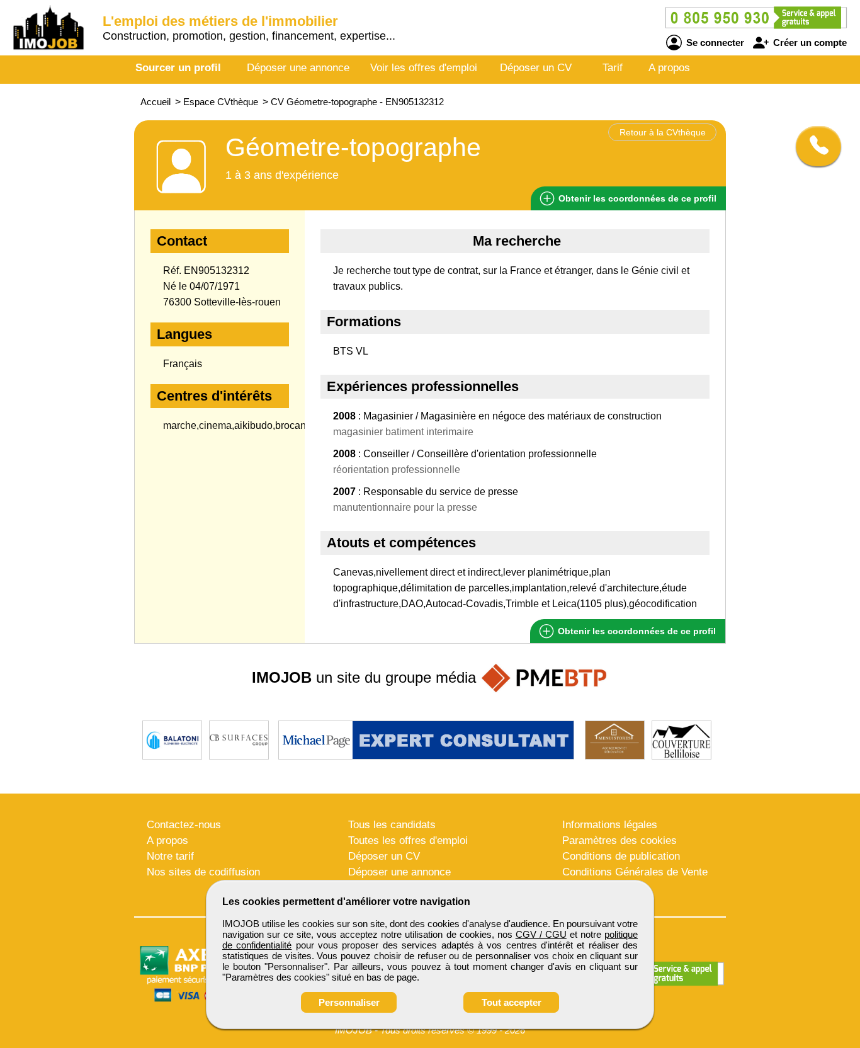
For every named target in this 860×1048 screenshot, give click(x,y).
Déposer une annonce (298, 68)
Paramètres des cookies (619, 840)
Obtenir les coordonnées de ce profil (635, 631)
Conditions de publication (621, 856)
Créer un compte (809, 42)
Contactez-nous (184, 825)
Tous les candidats (392, 825)
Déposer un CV (536, 68)
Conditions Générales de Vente (635, 872)
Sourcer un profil (178, 68)
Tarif (613, 68)
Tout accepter (511, 1002)
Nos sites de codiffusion (203, 872)
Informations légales (609, 825)
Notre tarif (170, 856)
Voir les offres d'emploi (423, 68)
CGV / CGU (541, 934)
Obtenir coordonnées (636, 198)
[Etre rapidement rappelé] (814, 146)
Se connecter (714, 42)
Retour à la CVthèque (663, 132)
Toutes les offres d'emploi (408, 840)
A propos (669, 68)
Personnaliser (349, 1002)
